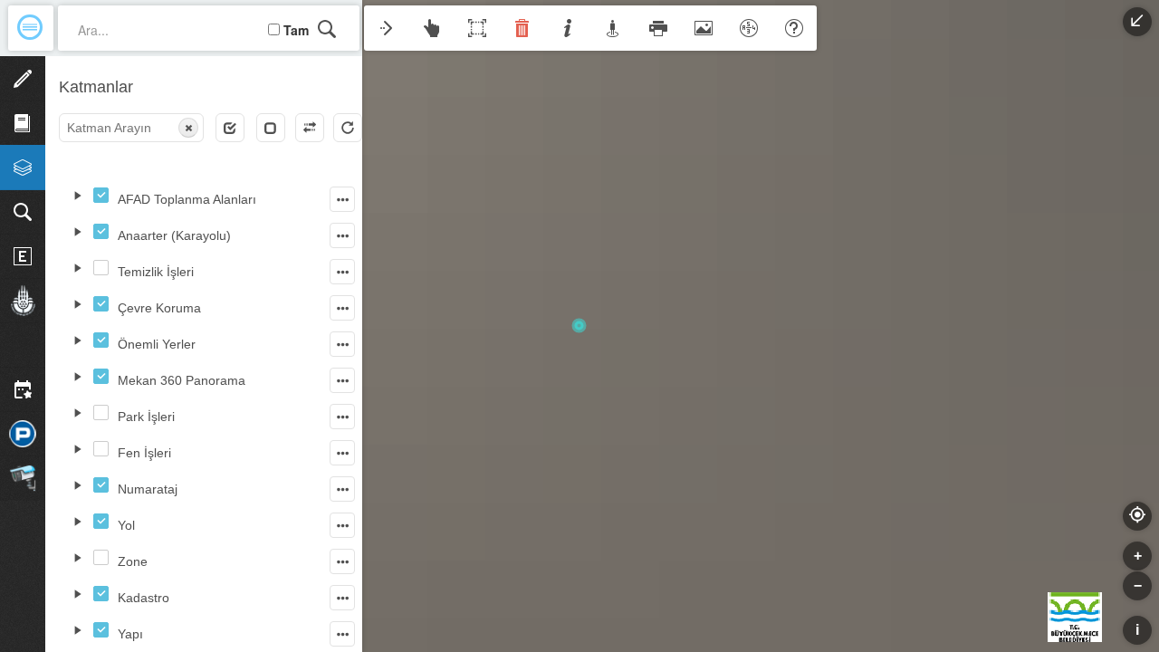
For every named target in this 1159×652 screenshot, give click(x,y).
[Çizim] (22, 78)
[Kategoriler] (22, 167)
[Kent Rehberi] (22, 123)
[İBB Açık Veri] (22, 300)
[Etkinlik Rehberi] (22, 389)
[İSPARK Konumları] (22, 433)
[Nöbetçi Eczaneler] (22, 256)
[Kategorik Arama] (22, 212)
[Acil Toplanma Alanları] (22, 345)
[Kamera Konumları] (22, 478)
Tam (296, 30)
